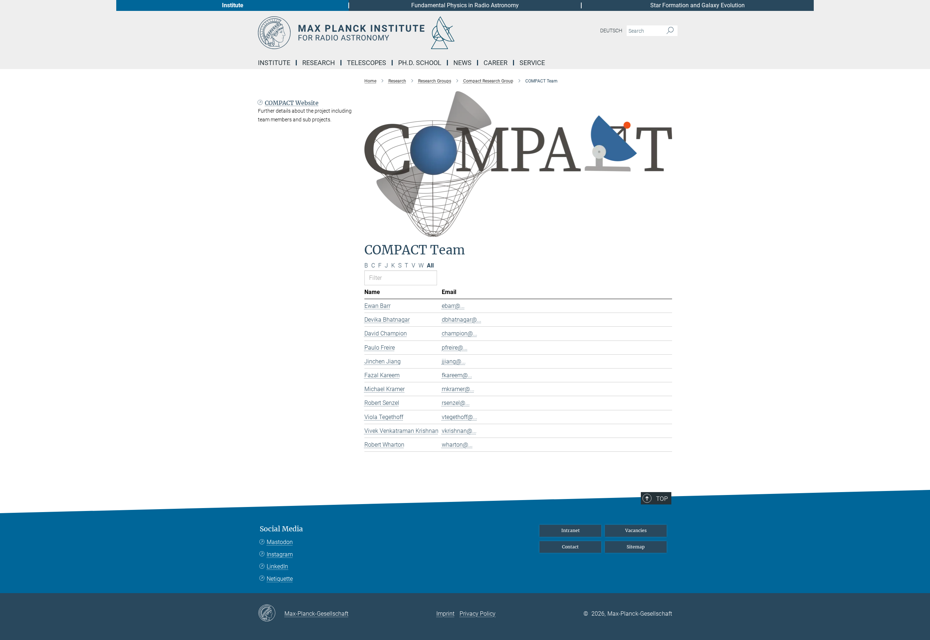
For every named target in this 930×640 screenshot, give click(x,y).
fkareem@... (457, 375)
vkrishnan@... (459, 430)
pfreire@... (455, 347)
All (430, 265)
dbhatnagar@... (461, 319)
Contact (570, 547)
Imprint (445, 613)
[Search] (670, 31)
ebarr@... (453, 305)
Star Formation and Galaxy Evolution (697, 5)
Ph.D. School (419, 62)
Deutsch (611, 30)
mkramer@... (458, 389)
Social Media (281, 529)
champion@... (459, 333)
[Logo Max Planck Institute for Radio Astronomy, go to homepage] (394, 32)
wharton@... (457, 444)
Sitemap (636, 547)
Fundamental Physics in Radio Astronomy (465, 5)
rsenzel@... (456, 402)
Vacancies (636, 530)
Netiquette (280, 578)
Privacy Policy (478, 613)
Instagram (280, 554)
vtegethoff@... (459, 417)
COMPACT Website (292, 102)
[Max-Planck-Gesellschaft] (271, 613)
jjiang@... (454, 361)
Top (662, 498)
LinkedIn (277, 566)
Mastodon (280, 542)
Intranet (570, 530)
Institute (232, 5)
